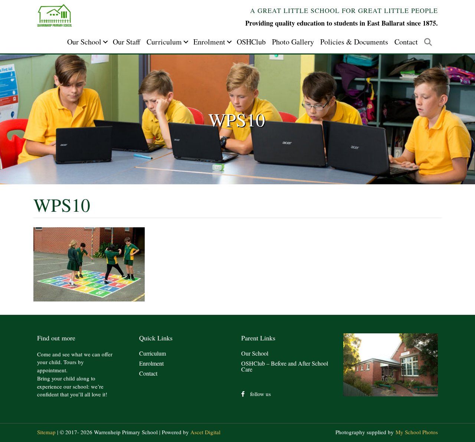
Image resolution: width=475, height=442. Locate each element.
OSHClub (251, 42)
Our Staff (126, 42)
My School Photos (417, 432)
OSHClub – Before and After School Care (284, 366)
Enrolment (209, 42)
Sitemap (46, 432)
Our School (84, 42)
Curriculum (164, 42)
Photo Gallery (293, 42)
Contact (406, 42)
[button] (105, 41)
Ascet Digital (205, 432)
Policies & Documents (354, 42)
